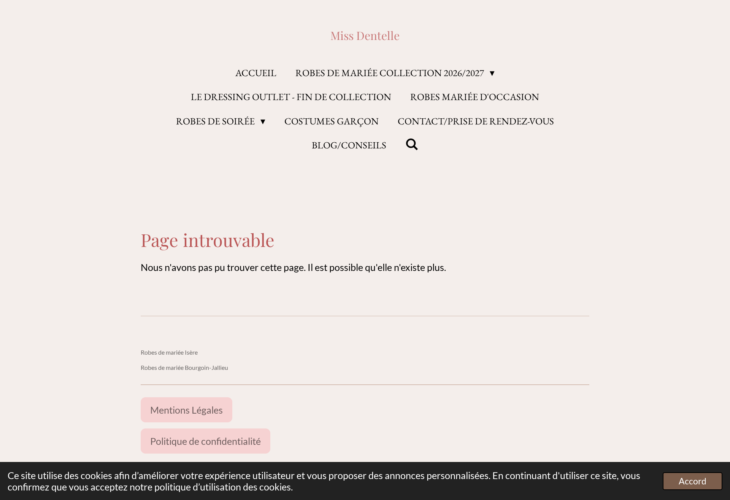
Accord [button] (692, 481)
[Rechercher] (412, 144)
